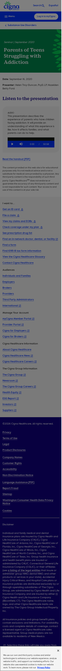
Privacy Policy (43, 668)
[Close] (58, 650)
